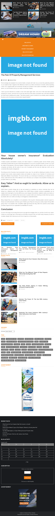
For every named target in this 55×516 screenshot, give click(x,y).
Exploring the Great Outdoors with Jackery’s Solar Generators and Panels (33, 313)
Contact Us (22, 512)
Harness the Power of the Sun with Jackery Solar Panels (47, 14)
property (17, 220)
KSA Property (31, 481)
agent (3, 338)
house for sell (23, 346)
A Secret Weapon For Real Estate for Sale (8, 223)
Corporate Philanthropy (37, 344)
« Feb (27, 462)
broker (3, 341)
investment (45, 346)
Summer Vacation (23, 357)
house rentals (32, 346)
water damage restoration (8, 360)
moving (11, 349)
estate (3, 346)
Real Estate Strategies (30, 355)
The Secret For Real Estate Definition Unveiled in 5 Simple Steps (48, 223)
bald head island (29, 338)
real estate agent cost (28, 352)
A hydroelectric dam (11, 338)
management (10, 220)
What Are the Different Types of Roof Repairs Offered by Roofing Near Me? (47, 5)
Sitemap (33, 512)
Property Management (6, 77)
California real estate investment (25, 341)
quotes (3, 352)
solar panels (4, 357)
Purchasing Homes (32, 349)
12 (16, 451)
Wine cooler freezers (21, 360)
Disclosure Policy (28, 512)
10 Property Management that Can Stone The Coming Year (27, 249)
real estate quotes (19, 355)
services (22, 220)
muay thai (18, 349)
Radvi (8, 352)
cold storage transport (7, 344)
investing (39, 346)
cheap (36, 341)
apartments (20, 338)
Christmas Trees (43, 341)
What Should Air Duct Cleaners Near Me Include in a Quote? (20, 4)
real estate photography (7, 355)
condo (23, 344)
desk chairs (47, 344)
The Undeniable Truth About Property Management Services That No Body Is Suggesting (45, 249)
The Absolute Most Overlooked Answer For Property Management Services (9, 249)
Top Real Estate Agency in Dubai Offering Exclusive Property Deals (20, 14)
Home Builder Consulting (12, 346)
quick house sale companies (45, 349)
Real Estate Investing (39, 352)
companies (16, 344)
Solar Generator (46, 355)
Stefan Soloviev (13, 357)
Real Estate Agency (16, 352)
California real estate (11, 341)
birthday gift (48, 338)
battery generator (39, 338)
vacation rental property (34, 357)
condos (28, 344)
